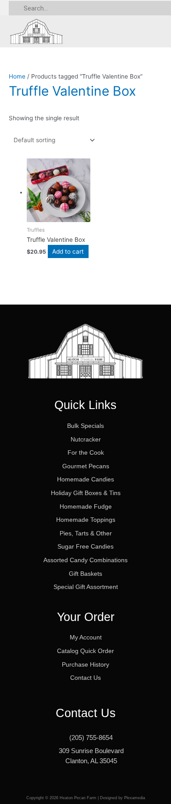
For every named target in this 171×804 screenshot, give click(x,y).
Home (17, 76)
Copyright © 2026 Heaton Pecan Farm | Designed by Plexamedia (85, 798)
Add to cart (68, 251)
